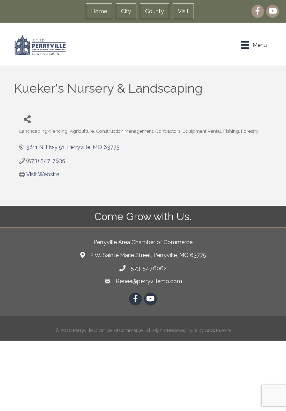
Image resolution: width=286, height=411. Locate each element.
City (126, 11)
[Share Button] (27, 119)
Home (99, 11)
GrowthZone (218, 330)
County (154, 11)
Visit (183, 11)
